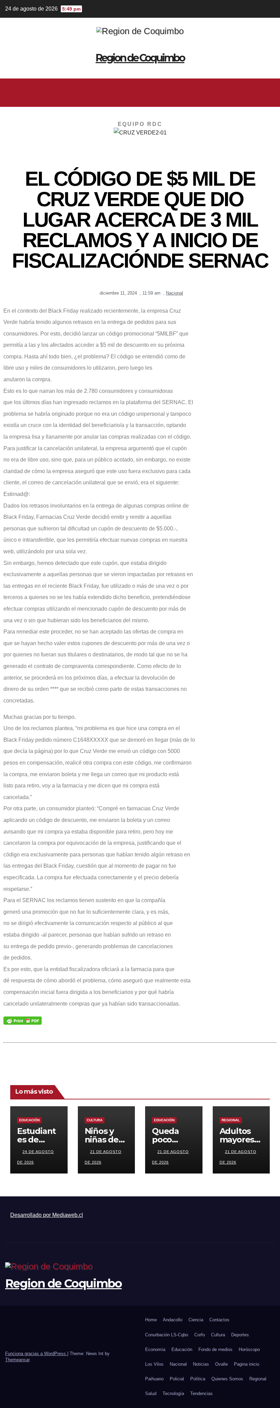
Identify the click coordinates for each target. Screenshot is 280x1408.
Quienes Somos (227, 1378)
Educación (29, 1120)
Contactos (219, 1319)
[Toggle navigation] (268, 92)
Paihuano (154, 1378)
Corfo (199, 1334)
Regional (231, 1120)
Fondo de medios (215, 1349)
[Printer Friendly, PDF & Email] (22, 1020)
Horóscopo (249, 1349)
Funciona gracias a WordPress (36, 1353)
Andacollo (172, 1319)
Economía (155, 1349)
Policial (177, 1378)
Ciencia (195, 1319)
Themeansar (17, 1359)
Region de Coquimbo (140, 58)
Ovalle (221, 1364)
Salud (150, 1393)
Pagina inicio (246, 1364)
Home (151, 1319)
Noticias (201, 1364)
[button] (137, 92)
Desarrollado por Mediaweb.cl (46, 1215)
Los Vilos (154, 1364)
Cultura (94, 1120)
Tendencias (201, 1393)
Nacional (174, 293)
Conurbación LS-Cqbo (166, 1334)
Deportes (240, 1334)
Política (197, 1378)
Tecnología (173, 1393)
